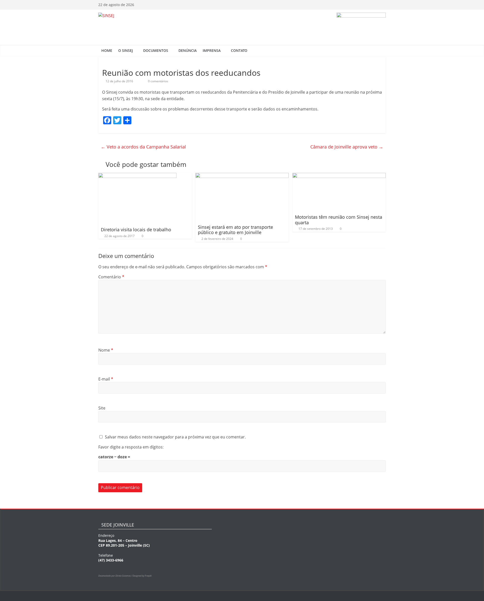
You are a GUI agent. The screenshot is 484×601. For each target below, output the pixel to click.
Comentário (111, 277)
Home (106, 50)
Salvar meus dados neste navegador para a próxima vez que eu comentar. (175, 437)
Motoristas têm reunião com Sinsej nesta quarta (338, 220)
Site (101, 408)
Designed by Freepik (142, 575)
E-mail (105, 379)
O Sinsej (125, 50)
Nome (105, 350)
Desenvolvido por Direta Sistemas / (115, 575)
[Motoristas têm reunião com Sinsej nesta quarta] (339, 176)
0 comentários (157, 81)
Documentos (155, 50)
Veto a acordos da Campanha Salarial (143, 147)
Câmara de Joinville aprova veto (346, 147)
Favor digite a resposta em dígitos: (131, 447)
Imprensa (212, 50)
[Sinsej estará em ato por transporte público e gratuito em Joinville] (242, 176)
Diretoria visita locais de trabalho (136, 230)
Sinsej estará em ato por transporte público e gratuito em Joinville (235, 230)
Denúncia (187, 50)
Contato (239, 50)
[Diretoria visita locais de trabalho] (137, 176)
